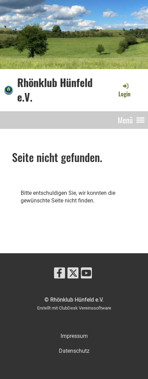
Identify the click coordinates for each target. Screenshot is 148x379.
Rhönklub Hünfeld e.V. (55, 89)
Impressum (74, 336)
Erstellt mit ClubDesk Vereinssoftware (74, 308)
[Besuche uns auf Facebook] (59, 274)
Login (124, 94)
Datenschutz (74, 351)
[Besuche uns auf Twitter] (72, 274)
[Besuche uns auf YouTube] (86, 274)
